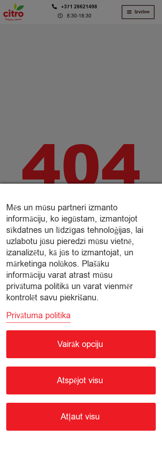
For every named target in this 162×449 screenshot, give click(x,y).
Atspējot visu (80, 380)
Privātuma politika (38, 315)
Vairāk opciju (80, 344)
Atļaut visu (80, 416)
